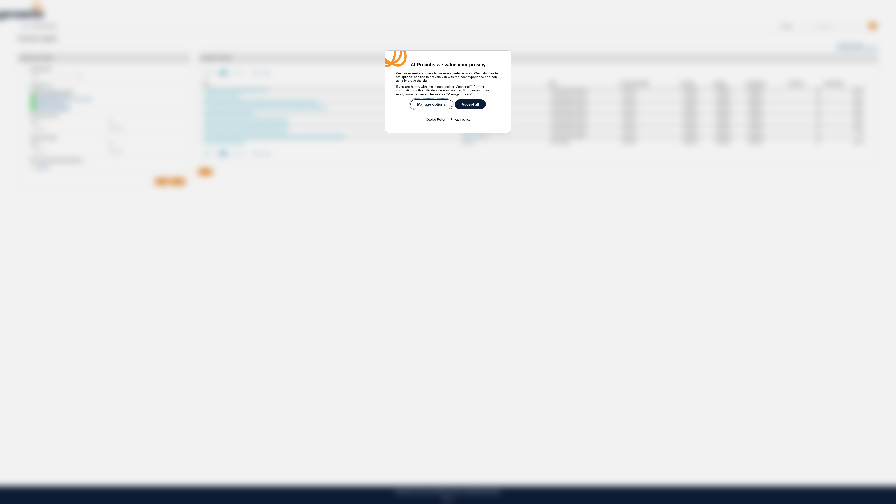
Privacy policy (460, 119)
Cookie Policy (436, 119)
